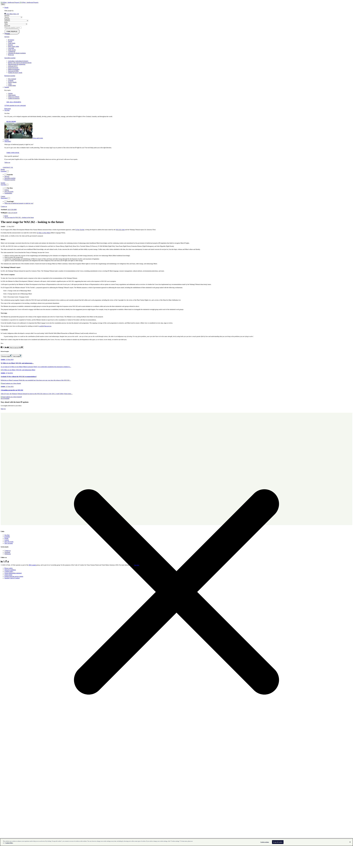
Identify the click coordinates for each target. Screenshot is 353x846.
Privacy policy (8, 568)
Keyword (7, 26)
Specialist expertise (9, 58)
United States (12, 85)
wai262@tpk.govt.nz (45, 326)
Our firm (6, 110)
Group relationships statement (13, 573)
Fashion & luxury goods (15, 72)
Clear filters (9, 14)
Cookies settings (264, 842)
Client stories (12, 95)
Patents (10, 41)
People (6, 7)
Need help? (7, 141)
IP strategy (11, 40)
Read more (11, 121)
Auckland (7, 552)
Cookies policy (8, 571)
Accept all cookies (277, 842)
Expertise (7, 19)
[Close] (350, 842)
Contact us (8, 167)
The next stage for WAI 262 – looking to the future (19, 217)
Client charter (8, 575)
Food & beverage (13, 67)
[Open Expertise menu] (8, 171)
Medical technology (14, 69)
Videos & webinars (13, 96)
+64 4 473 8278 (12, 212)
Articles (10, 93)
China (10, 84)
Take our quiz (13, 152)
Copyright (11, 48)
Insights (6, 87)
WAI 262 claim (120, 229)
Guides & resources (13, 98)
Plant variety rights (13, 46)
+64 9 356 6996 (12, 209)
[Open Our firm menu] (7, 185)
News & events (8, 191)
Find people (12, 31)
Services (6, 15)
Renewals (11, 55)
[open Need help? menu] (5, 202)
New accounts (8, 543)
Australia (10, 80)
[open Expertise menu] (5, 175)
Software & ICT (13, 66)
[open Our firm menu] (5, 188)
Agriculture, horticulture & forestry (18, 61)
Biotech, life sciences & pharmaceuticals (19, 62)
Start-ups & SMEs (13, 71)
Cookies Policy (9, 843)
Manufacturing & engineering (16, 64)
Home (6, 216)
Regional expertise (9, 75)
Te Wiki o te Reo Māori (43, 233)
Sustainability (8, 193)
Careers (6, 139)
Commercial (11, 51)
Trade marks (11, 43)
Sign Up (3, 409)
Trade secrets (12, 50)
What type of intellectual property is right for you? (18, 203)
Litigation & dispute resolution (17, 53)
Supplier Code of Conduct (12, 578)
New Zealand (12, 79)
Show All (16, 14)
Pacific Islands (12, 82)
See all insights (14, 102)
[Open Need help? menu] (9, 198)
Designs (10, 45)
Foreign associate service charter (13, 576)
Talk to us (7, 162)
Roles (6, 22)
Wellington (7, 554)
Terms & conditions (10, 570)
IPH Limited (32, 565)
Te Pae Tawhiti (79, 229)
